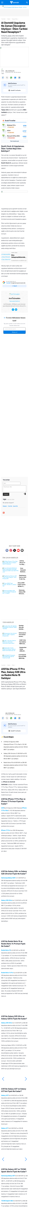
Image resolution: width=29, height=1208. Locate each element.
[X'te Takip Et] (14, 550)
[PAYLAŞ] (3, 79)
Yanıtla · (10, 506)
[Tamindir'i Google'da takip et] (14, 284)
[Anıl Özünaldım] (14, 294)
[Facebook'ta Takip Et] (7, 550)
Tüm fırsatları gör (14, 141)
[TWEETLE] (7, 79)
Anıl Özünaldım (9, 71)
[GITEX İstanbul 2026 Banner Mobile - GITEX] (14, 7)
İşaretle (15, 506)
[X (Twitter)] (13, 309)
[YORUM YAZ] (16, 79)
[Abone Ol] (19, 77)
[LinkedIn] (16, 309)
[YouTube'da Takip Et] (18, 550)
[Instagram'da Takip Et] (10, 550)
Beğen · (5, 506)
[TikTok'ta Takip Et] (22, 550)
